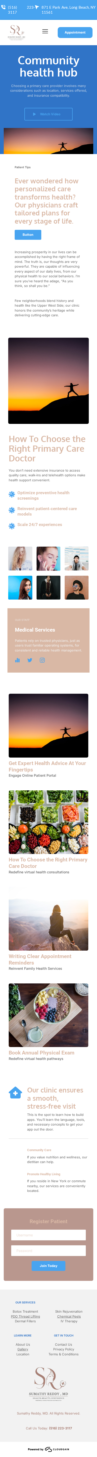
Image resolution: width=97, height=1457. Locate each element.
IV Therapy (69, 1321)
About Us (23, 1344)
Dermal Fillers (25, 1321)
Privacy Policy (63, 1349)
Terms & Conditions (63, 1354)
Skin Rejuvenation (69, 1311)
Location (22, 1354)
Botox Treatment (25, 1311)
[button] (45, 31)
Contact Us (63, 1344)
